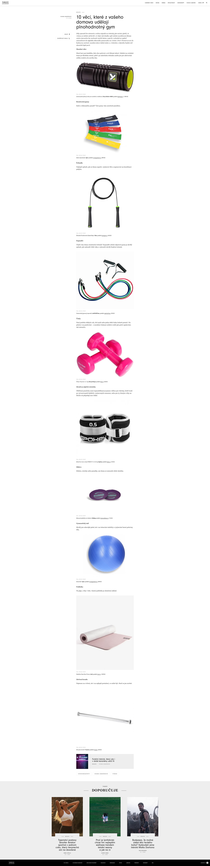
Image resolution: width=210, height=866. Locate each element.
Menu (200, 3)
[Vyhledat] (206, 2)
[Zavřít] (208, 864)
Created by (203, 862)
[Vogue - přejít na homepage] (5, 2)
